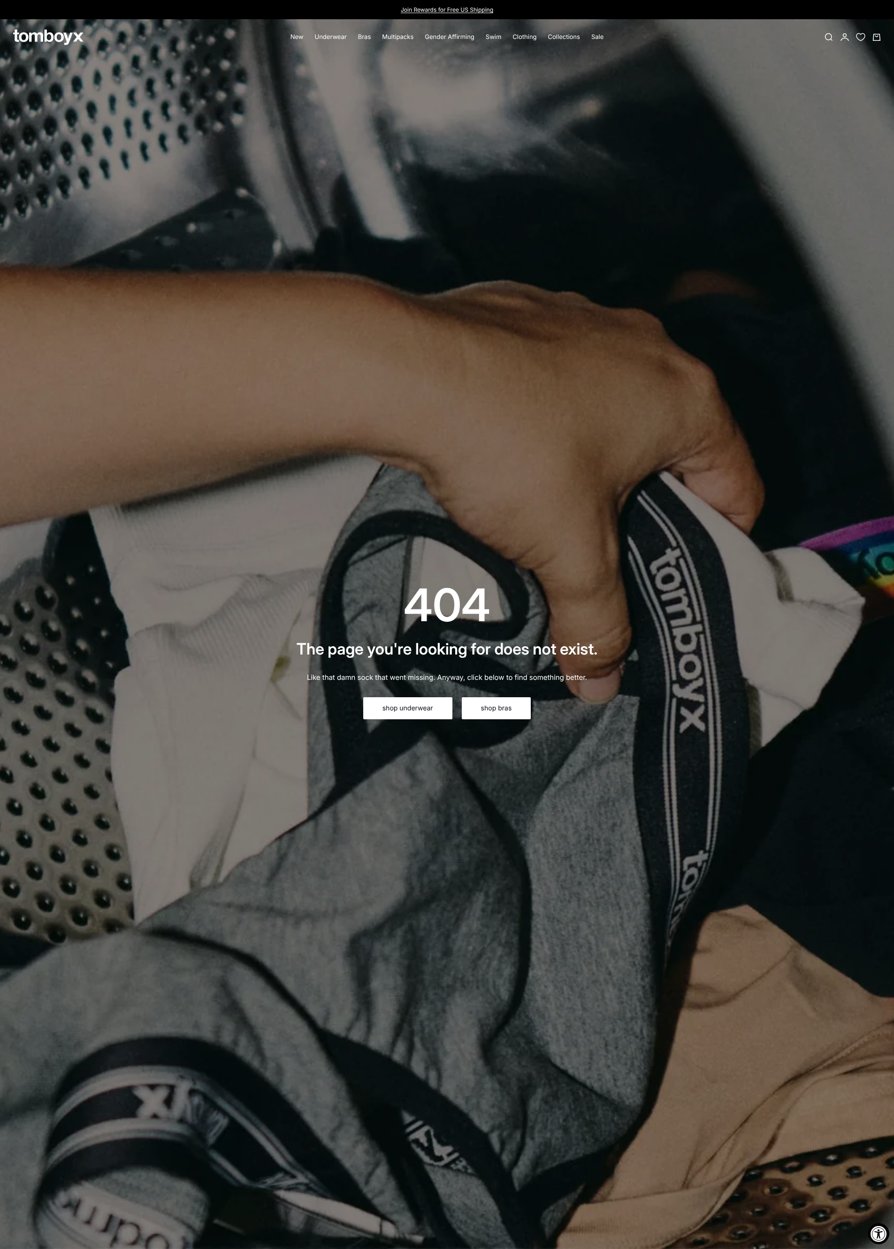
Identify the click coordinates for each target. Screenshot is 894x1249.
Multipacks (397, 37)
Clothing (524, 37)
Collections (564, 37)
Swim (494, 37)
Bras (364, 37)
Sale (597, 37)
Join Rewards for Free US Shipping (447, 9)
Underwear (331, 37)
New (297, 37)
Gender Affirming (449, 37)
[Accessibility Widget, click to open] (878, 1233)
